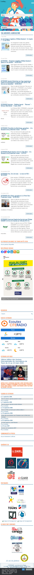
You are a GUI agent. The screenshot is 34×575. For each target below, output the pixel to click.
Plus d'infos (29, 569)
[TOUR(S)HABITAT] (21, 503)
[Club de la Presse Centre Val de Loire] (11, 468)
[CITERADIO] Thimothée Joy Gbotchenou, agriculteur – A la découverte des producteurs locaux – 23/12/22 (16, 129)
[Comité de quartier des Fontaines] (24, 562)
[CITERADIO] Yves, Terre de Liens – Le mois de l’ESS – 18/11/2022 (15, 174)
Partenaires (4, 483)
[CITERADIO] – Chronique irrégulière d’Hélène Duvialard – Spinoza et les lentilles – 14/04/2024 (16, 61)
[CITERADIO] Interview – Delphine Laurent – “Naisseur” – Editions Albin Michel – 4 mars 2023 (16, 105)
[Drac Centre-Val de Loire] (14, 495)
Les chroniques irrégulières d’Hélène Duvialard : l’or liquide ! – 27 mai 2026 (17, 39)
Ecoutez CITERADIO (6, 318)
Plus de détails (4, 400)
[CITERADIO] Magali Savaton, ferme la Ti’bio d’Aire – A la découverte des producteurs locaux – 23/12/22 (16, 152)
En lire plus (29, 55)
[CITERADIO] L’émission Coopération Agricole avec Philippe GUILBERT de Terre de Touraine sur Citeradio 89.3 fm (16, 220)
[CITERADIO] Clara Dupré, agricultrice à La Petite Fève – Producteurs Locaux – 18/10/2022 (16, 196)
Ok (23, 569)
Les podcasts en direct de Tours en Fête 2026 (14, 241)
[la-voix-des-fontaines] (12, 562)
